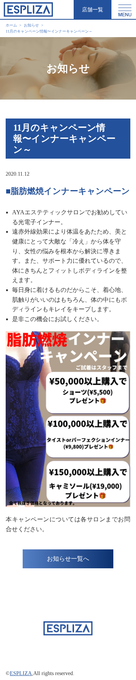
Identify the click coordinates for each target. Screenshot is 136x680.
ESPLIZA (21, 673)
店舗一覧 (92, 9)
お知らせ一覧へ (68, 558)
